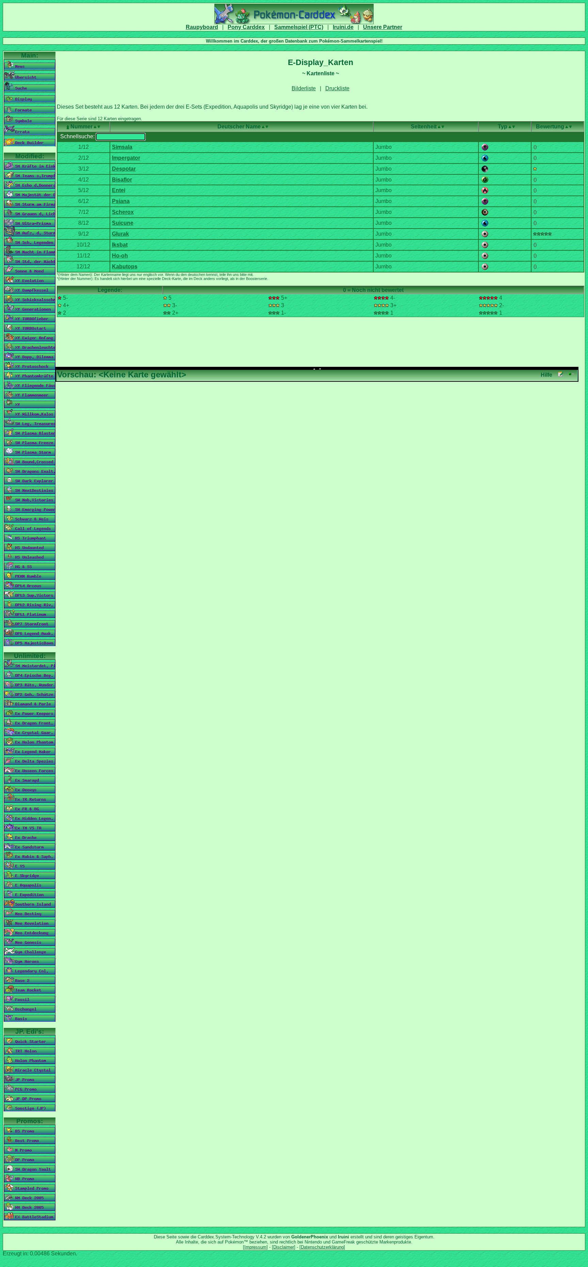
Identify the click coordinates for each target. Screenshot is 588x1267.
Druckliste (337, 88)
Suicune (122, 223)
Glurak (120, 234)
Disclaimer (283, 1247)
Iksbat (120, 245)
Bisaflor (122, 180)
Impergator (126, 158)
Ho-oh (120, 256)
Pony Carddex (246, 27)
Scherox (123, 212)
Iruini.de (343, 27)
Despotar (124, 169)
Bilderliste (304, 88)
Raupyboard (202, 27)
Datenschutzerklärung (322, 1247)
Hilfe (546, 375)
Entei (118, 190)
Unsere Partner (382, 27)
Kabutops (124, 266)
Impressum (255, 1247)
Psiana (121, 201)
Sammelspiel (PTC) (298, 27)
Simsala (122, 147)
